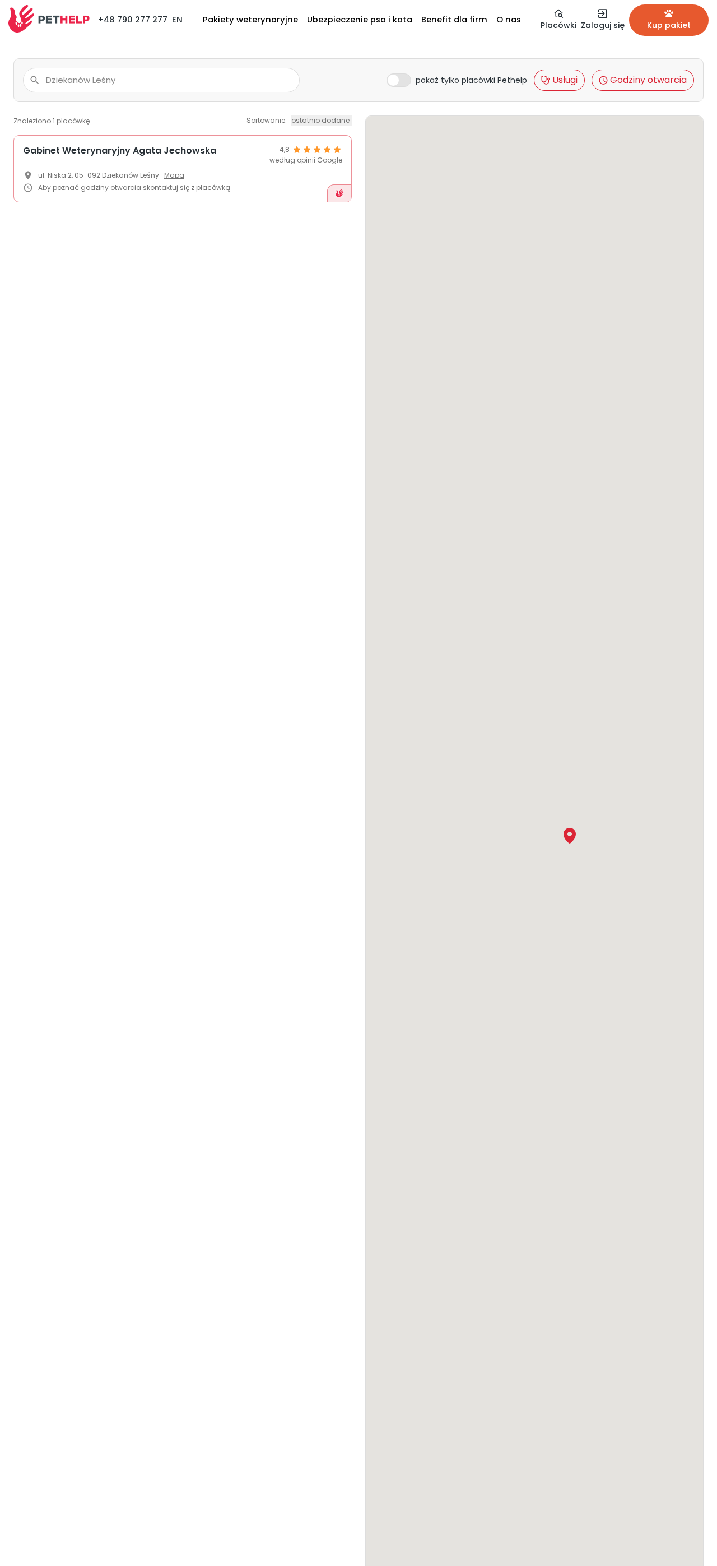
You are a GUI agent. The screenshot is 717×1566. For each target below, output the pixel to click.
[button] (570, 836)
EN (177, 19)
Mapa (174, 175)
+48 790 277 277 (132, 19)
